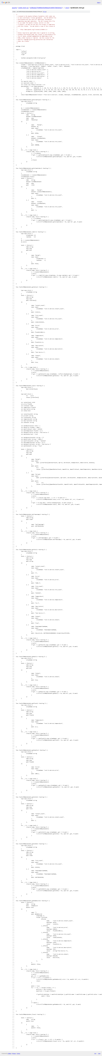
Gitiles (9, 1053)
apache (14, 8)
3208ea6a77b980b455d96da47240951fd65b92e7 (46, 8)
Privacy (14, 1053)
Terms (18, 1053)
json (99, 1053)
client (67, 8)
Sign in (98, 2)
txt (95, 1053)
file (44, 11)
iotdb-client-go (23, 8)
